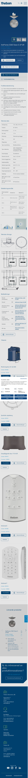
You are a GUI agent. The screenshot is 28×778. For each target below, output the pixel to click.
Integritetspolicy (23, 378)
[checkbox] (2, 389)
